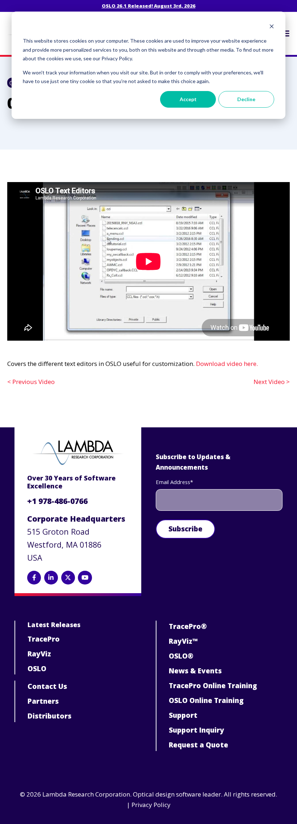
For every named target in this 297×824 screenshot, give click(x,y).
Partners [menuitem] (43, 701)
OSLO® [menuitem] (181, 656)
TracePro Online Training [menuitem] (213, 685)
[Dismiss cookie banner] (271, 27)
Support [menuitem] (183, 715)
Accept (188, 99)
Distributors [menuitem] (49, 716)
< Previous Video (31, 382)
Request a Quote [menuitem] (198, 745)
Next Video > (272, 382)
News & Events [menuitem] (195, 671)
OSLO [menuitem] (37, 668)
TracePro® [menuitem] (188, 626)
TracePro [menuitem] (44, 639)
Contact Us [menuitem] (47, 686)
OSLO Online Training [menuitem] (206, 700)
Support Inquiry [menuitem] (196, 730)
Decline (246, 99)
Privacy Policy (151, 805)
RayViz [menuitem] (39, 654)
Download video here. (227, 363)
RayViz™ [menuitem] (183, 641)
